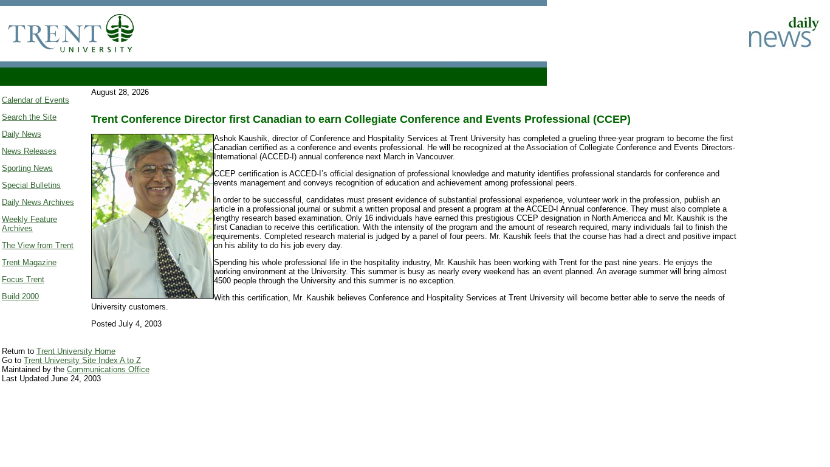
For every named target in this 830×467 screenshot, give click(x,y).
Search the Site (29, 117)
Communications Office (108, 369)
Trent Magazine (29, 262)
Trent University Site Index (72, 360)
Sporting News (27, 168)
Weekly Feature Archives (29, 224)
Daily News (21, 134)
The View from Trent (38, 245)
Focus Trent (23, 279)
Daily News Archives (38, 202)
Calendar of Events (35, 100)
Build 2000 (20, 296)
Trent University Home (75, 351)
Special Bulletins (31, 185)
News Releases (29, 151)
